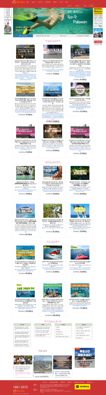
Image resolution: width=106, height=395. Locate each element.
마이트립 (8, 9)
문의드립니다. (79, 337)
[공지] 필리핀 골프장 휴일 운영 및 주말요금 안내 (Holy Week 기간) (21, 341)
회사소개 (45, 382)
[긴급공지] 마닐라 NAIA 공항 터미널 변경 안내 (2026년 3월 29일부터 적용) (22, 337)
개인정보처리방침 (53, 382)
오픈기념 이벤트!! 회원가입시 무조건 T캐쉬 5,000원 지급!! (42, 335)
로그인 (85, 5)
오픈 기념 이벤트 (23, 36)
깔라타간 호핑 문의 (80, 333)
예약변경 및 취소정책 (79, 382)
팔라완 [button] (55, 2)
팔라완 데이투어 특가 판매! (43, 36)
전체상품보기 (8, 8)
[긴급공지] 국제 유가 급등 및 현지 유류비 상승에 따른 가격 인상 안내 (22, 345)
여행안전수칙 (89, 382)
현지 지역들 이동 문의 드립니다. (62, 336)
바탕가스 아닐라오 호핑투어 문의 (83, 330)
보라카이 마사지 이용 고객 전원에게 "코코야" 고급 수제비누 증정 (42, 331)
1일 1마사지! (63, 36)
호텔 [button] (27, 2)
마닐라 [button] (33, 2)
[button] (19, 21)
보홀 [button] (66, 2)
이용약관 (69, 382)
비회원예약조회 (8, 17)
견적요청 (58, 327)
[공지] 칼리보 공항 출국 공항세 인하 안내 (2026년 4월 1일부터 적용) (22, 332)
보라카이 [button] (40, 2)
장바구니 (69, 5)
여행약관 (62, 382)
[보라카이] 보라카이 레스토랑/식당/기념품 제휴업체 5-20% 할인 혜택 (42, 327)
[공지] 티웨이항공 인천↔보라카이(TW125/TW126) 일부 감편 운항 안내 (22, 328)
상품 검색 (98, 42)
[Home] (18, 2)
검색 (91, 6)
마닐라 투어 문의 (59, 334)
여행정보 (8, 12)
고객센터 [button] (77, 5)
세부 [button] (61, 2)
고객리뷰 (8, 14)
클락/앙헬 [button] (48, 2)
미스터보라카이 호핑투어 (83, 36)
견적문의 (8, 11)
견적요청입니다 (59, 331)
